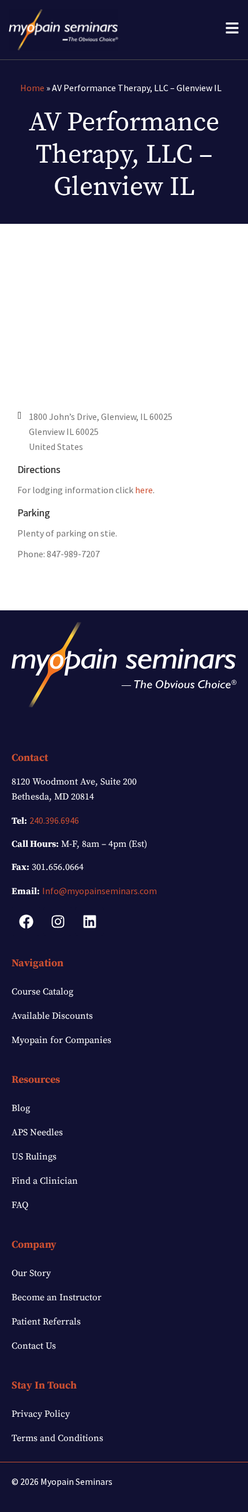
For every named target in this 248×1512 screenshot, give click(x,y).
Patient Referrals (46, 1321)
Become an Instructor (57, 1297)
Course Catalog (42, 991)
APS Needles (37, 1132)
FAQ (20, 1205)
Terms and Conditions (57, 1438)
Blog (21, 1108)
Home (32, 87)
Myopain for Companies (61, 1040)
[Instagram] (57, 921)
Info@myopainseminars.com (99, 890)
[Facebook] (26, 921)
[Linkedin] (89, 921)
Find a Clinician (45, 1181)
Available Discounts (52, 1016)
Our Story (31, 1273)
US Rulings (34, 1156)
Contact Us (34, 1346)
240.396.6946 (54, 820)
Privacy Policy (41, 1414)
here (144, 490)
